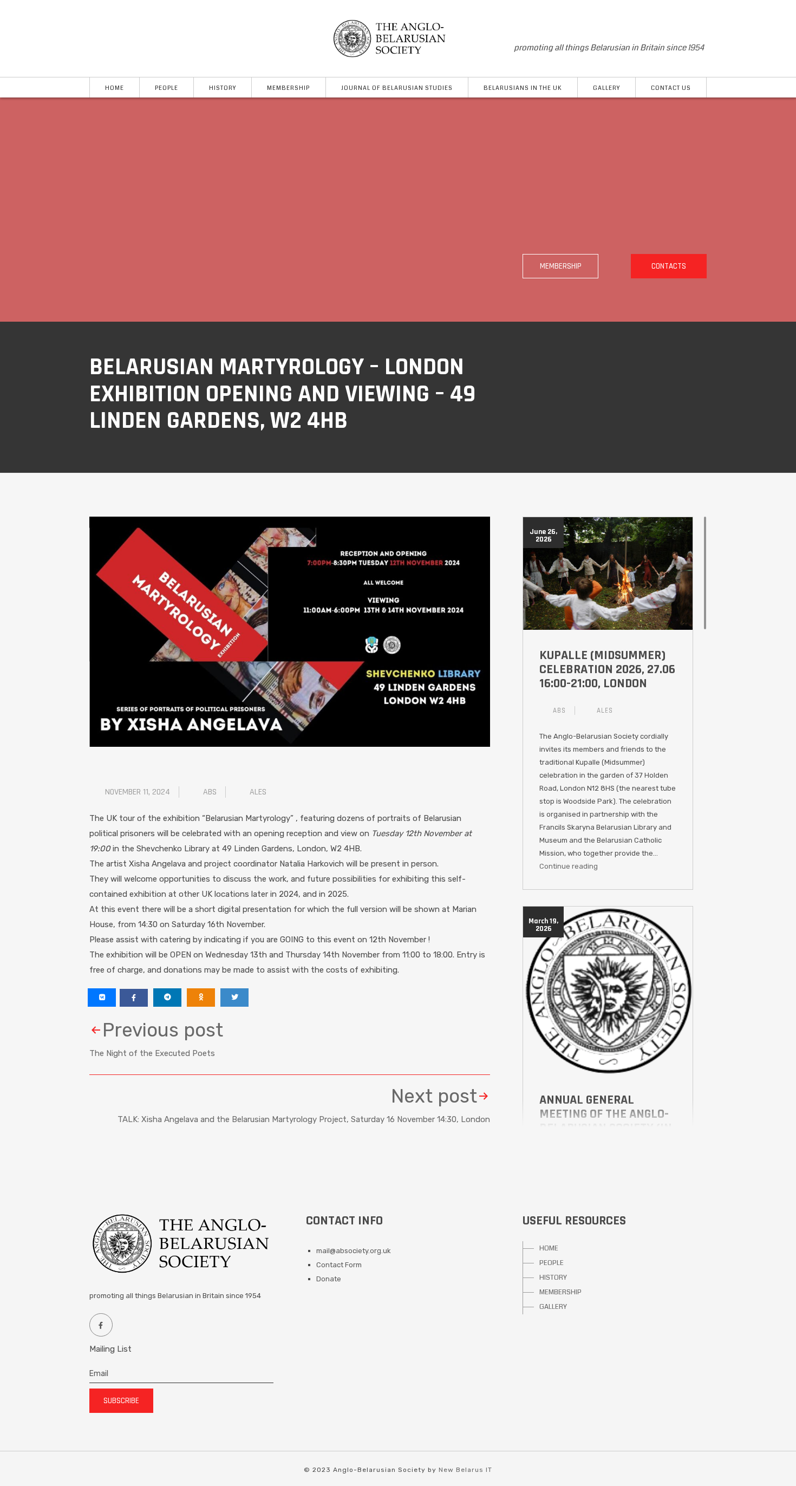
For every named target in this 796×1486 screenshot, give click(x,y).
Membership (561, 266)
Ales (258, 792)
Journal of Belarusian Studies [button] (397, 88)
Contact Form (339, 1265)
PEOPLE (551, 1263)
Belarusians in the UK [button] (523, 88)
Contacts (668, 266)
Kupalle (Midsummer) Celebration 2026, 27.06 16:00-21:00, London (607, 669)
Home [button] (114, 88)
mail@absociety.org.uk (353, 1251)
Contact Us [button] (671, 88)
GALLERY (553, 1307)
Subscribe (121, 1401)
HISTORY (553, 1277)
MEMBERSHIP (560, 1292)
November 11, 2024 (137, 792)
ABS (210, 792)
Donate (328, 1279)
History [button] (222, 88)
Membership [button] (288, 88)
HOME (548, 1248)
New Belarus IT (465, 1470)
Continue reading (568, 866)
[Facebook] (101, 1325)
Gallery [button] (606, 88)
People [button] (166, 88)
